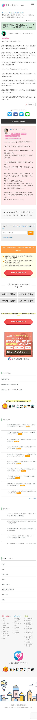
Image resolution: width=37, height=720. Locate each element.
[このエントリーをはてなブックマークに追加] (21, 114)
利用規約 (28, 642)
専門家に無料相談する (17, 272)
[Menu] (32, 3)
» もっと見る (32, 498)
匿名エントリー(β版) (18, 619)
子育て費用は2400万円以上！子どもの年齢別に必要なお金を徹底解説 (21, 477)
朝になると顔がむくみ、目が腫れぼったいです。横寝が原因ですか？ (21, 440)
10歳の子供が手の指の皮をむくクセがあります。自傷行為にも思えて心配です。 (21, 484)
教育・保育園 (6, 584)
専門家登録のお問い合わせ (9, 384)
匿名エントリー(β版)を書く (18, 623)
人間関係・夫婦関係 (8, 589)
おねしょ (23, 226)
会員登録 (17, 628)
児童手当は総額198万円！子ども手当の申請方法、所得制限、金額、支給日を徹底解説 (21, 514)
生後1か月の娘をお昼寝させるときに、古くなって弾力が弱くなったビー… (21, 433)
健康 (3, 599)
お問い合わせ (5, 379)
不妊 (19, 226)
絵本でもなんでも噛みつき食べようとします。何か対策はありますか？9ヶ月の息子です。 (21, 455)
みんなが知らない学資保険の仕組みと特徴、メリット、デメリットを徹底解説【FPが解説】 (21, 536)
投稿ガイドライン (29, 633)
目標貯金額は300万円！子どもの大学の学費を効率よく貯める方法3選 (21, 529)
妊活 (3, 564)
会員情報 (17, 632)
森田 (11, 129)
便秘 (29, 226)
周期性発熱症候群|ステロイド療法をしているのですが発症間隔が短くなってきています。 (21, 425)
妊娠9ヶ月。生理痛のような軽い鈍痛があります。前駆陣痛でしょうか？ (21, 462)
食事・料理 (5, 594)
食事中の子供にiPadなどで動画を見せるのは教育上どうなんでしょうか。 (21, 447)
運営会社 (28, 621)
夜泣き (15, 226)
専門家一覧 (29, 618)
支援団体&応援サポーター (29, 624)
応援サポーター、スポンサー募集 (11, 390)
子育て (4, 579)
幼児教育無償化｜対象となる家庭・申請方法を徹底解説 (21, 543)
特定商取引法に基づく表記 (29, 638)
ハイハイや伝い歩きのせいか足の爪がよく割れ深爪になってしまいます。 (21, 491)
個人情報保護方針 (29, 645)
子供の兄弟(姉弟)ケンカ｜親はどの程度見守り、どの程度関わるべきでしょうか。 (21, 469)
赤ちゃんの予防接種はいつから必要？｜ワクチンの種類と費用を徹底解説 (21, 522)
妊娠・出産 (5, 574)
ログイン (17, 630)
